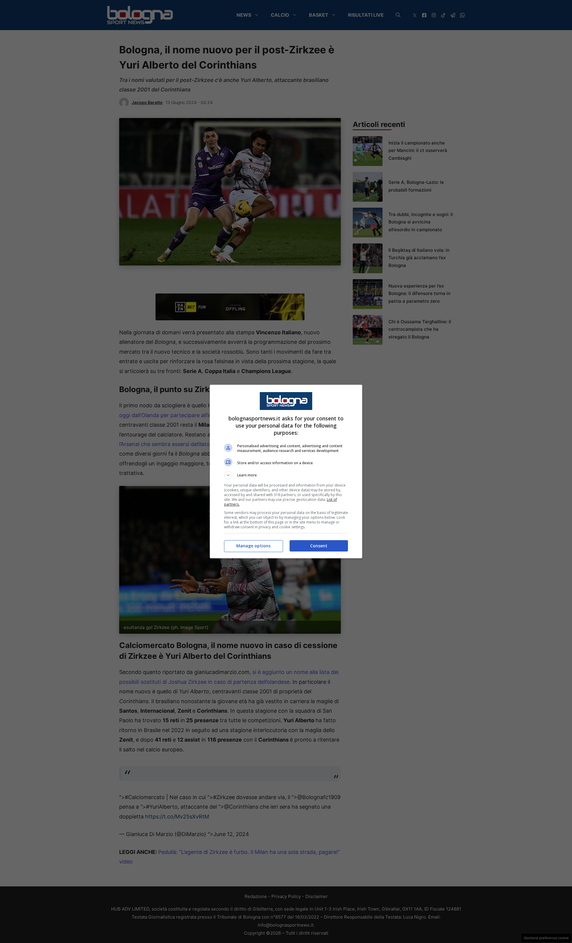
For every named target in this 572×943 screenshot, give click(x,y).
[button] (286, 475)
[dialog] (286, 471)
